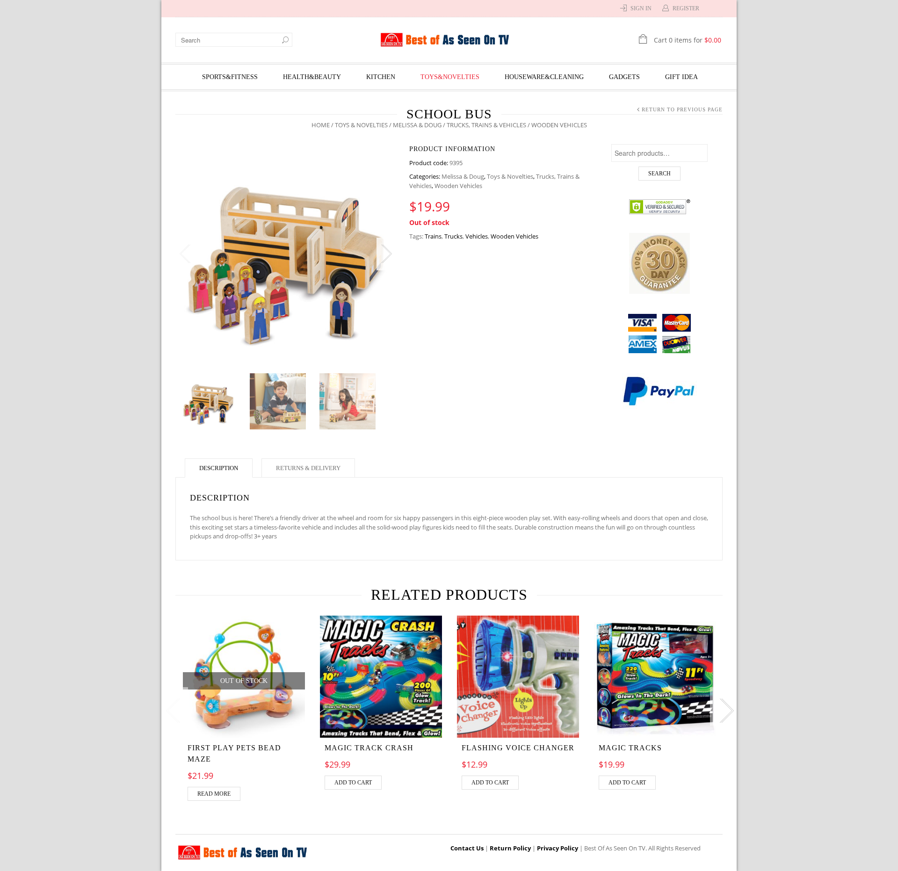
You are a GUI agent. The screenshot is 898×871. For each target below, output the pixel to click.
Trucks (453, 236)
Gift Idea (681, 76)
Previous (184, 254)
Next (386, 254)
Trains (433, 236)
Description (218, 468)
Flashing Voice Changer (518, 748)
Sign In (641, 8)
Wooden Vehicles (458, 185)
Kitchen (380, 76)
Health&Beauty (312, 76)
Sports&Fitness (230, 76)
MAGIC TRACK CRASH (369, 748)
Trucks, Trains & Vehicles (486, 125)
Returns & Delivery (308, 468)
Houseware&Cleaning (544, 76)
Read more (214, 794)
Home (320, 125)
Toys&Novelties (449, 76)
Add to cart (353, 782)
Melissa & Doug (417, 125)
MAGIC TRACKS (630, 748)
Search (659, 173)
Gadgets (624, 76)
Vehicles (476, 236)
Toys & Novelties (361, 125)
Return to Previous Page (682, 109)
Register (686, 8)
